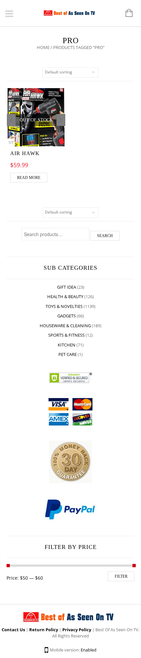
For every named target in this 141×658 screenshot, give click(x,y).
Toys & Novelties (64, 306)
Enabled (88, 650)
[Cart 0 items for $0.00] (125, 13)
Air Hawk (25, 153)
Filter (121, 576)
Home (43, 47)
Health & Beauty (65, 296)
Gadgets (66, 316)
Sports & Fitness (66, 335)
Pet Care (67, 354)
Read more (28, 177)
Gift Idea (66, 287)
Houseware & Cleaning (65, 326)
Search (105, 235)
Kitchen (66, 345)
